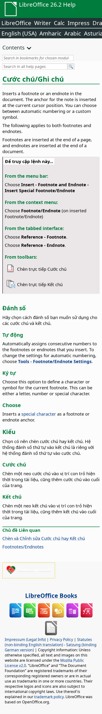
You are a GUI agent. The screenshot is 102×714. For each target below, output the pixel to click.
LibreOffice (16, 23)
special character (38, 414)
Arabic (72, 33)
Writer (42, 23)
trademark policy (49, 696)
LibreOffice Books (51, 595)
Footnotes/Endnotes (23, 547)
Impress (79, 23)
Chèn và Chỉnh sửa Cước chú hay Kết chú (43, 538)
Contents (13, 47)
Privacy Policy (61, 639)
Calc (59, 23)
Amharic (50, 33)
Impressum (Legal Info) (25, 639)
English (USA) (19, 33)
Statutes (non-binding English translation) (48, 642)
